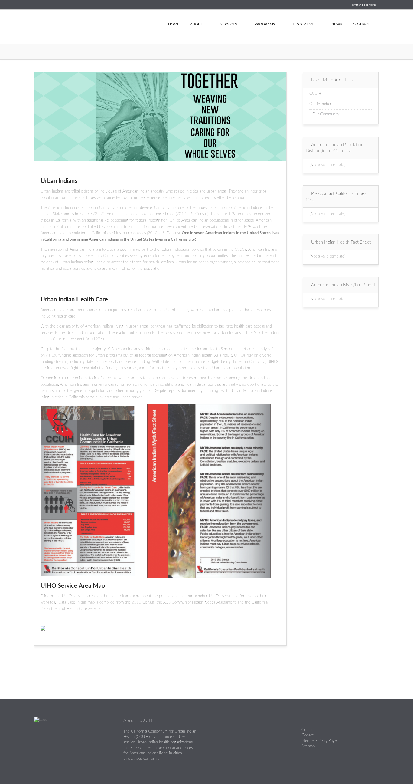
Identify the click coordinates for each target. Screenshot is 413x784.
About (196, 24)
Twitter (215, 734)
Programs (265, 24)
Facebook (226, 734)
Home (173, 24)
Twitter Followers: (364, 4)
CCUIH (94, 26)
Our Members (321, 104)
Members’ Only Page (319, 741)
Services (228, 24)
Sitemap (308, 746)
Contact (361, 24)
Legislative (303, 24)
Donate (307, 735)
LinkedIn (237, 734)
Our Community (325, 114)
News (336, 24)
